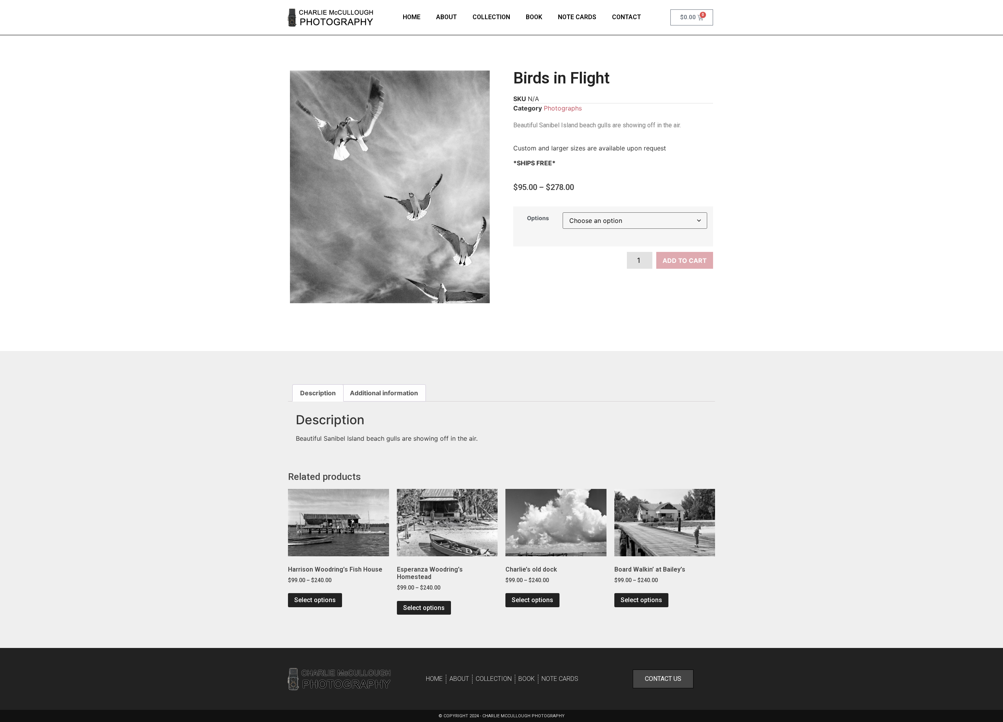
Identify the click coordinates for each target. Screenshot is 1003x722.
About (446, 17)
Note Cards (577, 17)
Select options (315, 600)
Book (534, 17)
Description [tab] (318, 393)
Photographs (563, 108)
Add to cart (685, 260)
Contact (626, 17)
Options (538, 218)
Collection (491, 17)
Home (411, 17)
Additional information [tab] (384, 393)
